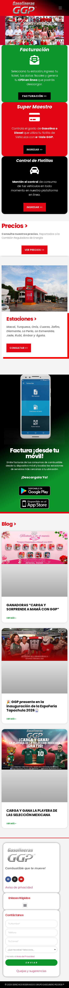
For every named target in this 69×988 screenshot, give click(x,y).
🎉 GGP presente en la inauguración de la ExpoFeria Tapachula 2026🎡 (31, 706)
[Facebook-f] (8, 879)
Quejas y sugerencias (31, 971)
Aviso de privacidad (19, 887)
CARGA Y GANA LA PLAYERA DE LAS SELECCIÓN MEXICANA (31, 812)
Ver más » (11, 618)
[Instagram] (15, 879)
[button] (60, 8)
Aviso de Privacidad (25, 956)
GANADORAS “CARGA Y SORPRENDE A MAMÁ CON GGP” (32, 607)
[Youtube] (21, 879)
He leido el (20, 956)
